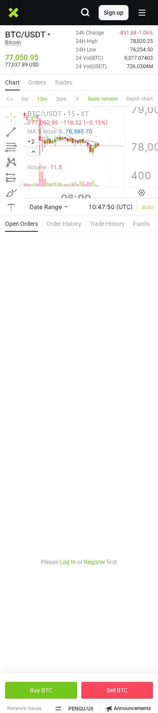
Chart (12, 82)
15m (42, 99)
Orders (37, 82)
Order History (63, 223)
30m (61, 99)
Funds (141, 223)
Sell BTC (117, 690)
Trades (63, 82)
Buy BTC (41, 690)
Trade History (107, 223)
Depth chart (139, 99)
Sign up (113, 12)
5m (25, 99)
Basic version (103, 99)
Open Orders (21, 223)
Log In (67, 562)
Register (94, 562)
